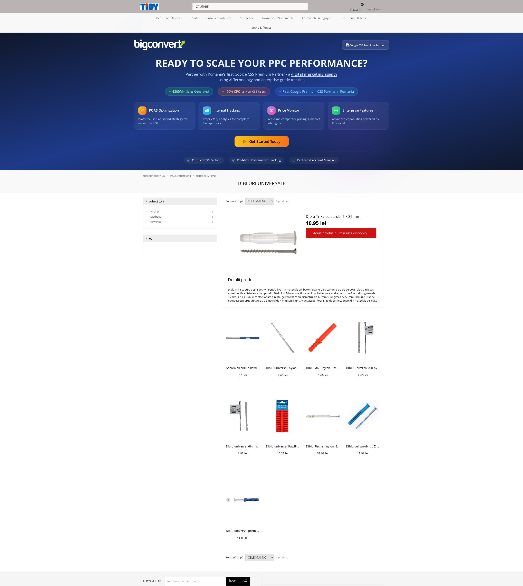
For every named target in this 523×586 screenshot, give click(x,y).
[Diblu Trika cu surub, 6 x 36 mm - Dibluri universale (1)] (268, 242)
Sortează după (234, 201)
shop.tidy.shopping (154, 175)
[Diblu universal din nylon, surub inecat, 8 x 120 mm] (242, 416)
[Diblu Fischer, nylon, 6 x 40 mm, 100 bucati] (323, 416)
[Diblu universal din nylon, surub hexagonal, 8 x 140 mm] (363, 338)
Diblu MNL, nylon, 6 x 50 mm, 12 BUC (323, 368)
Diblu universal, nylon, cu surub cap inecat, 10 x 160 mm (282, 368)
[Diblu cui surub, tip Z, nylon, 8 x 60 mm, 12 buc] (363, 416)
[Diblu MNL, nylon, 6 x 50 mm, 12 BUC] (323, 338)
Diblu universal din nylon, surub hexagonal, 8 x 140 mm (363, 368)
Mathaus (181, 216)
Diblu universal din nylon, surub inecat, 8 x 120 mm (242, 446)
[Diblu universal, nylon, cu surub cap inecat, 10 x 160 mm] (282, 338)
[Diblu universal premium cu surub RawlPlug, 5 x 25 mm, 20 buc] (242, 501)
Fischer (181, 211)
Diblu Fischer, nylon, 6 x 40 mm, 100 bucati (323, 446)
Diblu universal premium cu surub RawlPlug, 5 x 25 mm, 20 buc (242, 531)
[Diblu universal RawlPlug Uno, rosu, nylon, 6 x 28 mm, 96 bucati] (282, 416)
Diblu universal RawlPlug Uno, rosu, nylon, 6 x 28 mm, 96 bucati (282, 446)
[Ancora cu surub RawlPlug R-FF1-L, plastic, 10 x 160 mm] (242, 338)
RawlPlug (181, 222)
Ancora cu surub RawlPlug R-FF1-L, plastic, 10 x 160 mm (242, 368)
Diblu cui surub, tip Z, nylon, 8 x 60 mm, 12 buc (363, 446)
